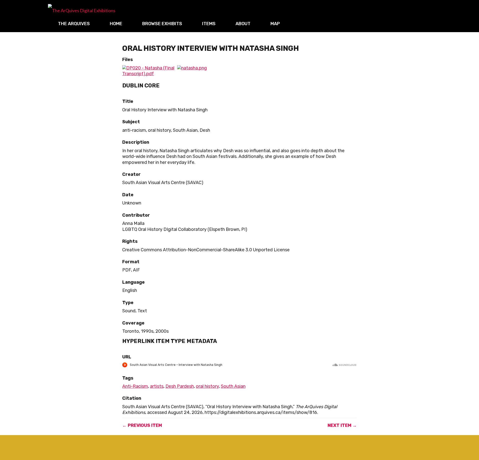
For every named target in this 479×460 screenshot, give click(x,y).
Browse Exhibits (162, 23)
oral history (207, 386)
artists (156, 386)
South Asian (233, 386)
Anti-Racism (135, 386)
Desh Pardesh (179, 386)
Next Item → (342, 425)
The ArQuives (74, 23)
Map (275, 23)
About (243, 23)
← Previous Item (142, 425)
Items (209, 23)
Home (116, 23)
